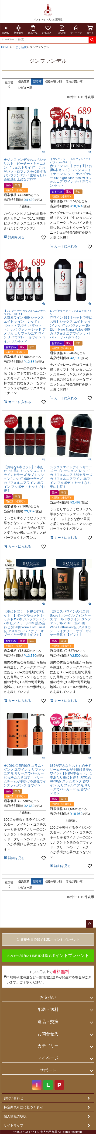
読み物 (61, 33)
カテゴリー (48, 1046)
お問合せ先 (48, 1033)
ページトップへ (89, 924)
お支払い (48, 997)
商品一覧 (33, 33)
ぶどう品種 (20, 47)
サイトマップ (13, 1125)
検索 (92, 40)
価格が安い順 (53, 81)
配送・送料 (48, 1009)
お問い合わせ (13, 1098)
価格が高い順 (74, 81)
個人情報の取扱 (15, 1116)
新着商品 (18, 33)
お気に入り (48, 33)
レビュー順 (25, 87)
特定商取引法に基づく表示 (23, 1107)
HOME (5, 33)
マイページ (76, 33)
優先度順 (23, 81)
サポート (48, 1070)
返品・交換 (48, 1021)
